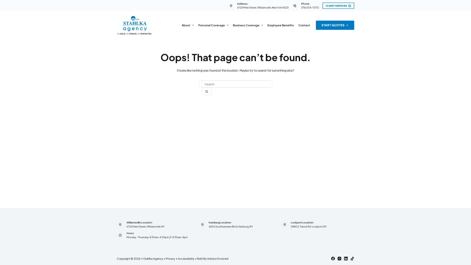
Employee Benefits (281, 25)
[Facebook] (333, 258)
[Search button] (207, 91)
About (186, 25)
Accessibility (186, 258)
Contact (304, 25)
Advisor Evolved (217, 258)
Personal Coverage (211, 25)
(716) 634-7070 (310, 7)
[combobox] (235, 84)
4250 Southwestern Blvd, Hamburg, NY (231, 226)
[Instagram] (339, 258)
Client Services (336, 5)
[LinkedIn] (346, 258)
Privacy (170, 258)
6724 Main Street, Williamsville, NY (145, 226)
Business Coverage (246, 25)
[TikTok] (352, 258)
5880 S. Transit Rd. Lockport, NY (309, 226)
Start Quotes (332, 25)
